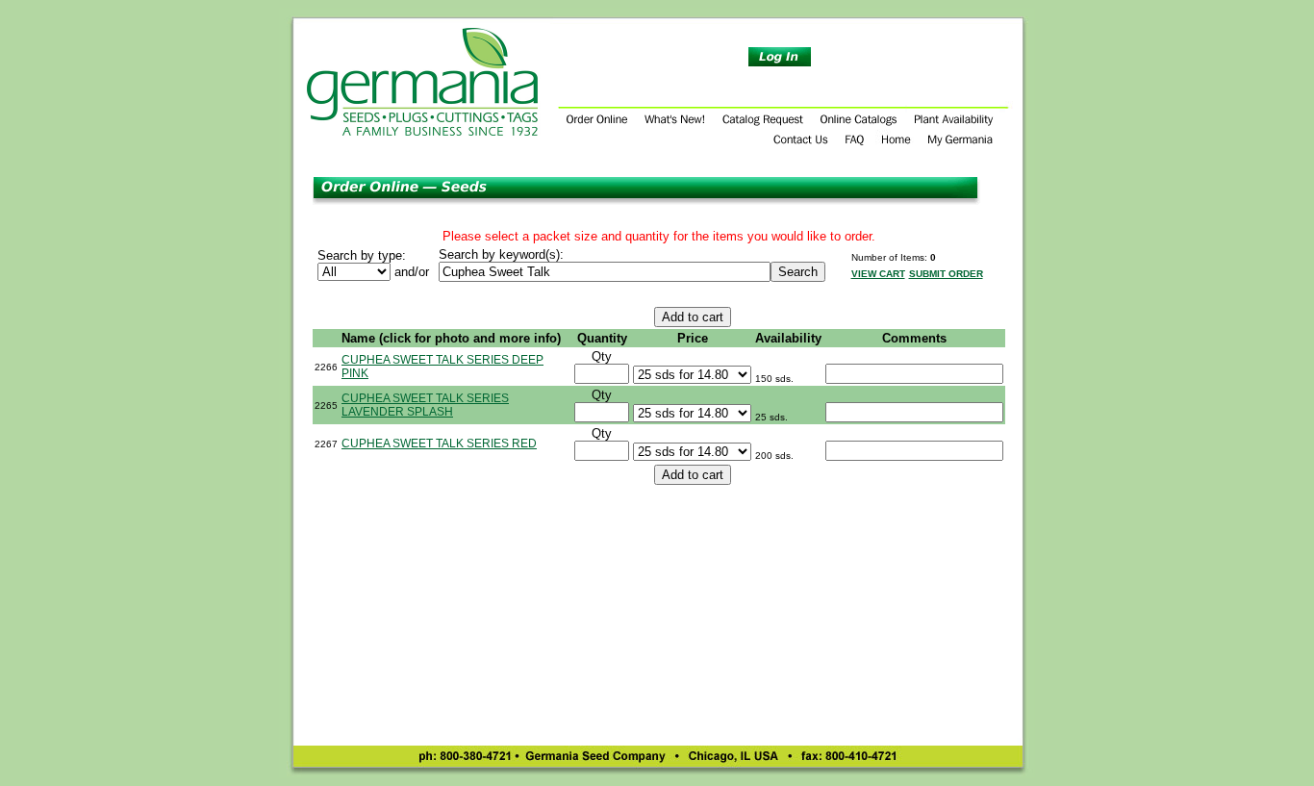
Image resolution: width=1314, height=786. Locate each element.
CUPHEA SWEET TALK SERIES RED (439, 443)
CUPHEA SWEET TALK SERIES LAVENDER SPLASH (425, 405)
